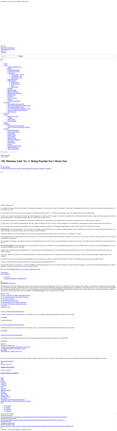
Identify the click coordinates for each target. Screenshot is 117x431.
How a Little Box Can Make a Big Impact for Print (16, 295)
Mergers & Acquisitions (14, 139)
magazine (16, 125)
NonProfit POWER (58, 426)
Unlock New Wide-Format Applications (11, 335)
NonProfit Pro (11, 423)
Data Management (12, 79)
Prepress (10, 144)
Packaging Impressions (29, 417)
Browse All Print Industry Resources (17, 110)
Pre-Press (10, 96)
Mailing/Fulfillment (13, 91)
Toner (12, 85)
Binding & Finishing (13, 130)
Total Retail (4, 423)
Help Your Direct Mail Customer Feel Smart (14, 302)
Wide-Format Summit (29, 420)
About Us (3, 384)
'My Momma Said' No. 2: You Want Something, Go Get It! (24, 269)
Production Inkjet (15, 84)
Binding (10, 68)
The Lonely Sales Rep (8, 299)
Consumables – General (17, 74)
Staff (2, 387)
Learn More (4, 330)
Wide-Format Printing (13, 149)
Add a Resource (12, 111)
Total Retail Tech (69, 426)
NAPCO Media (15, 429)
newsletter (19, 127)
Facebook (8, 405)
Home (5, 63)
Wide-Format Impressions (43, 417)
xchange (6, 129)
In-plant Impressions (17, 417)
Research (6, 113)
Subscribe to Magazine (13, 399)
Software (10, 99)
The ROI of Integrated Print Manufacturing (12, 311)
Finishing (10, 88)
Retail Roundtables (6, 426)
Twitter (7, 407)
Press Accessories (12, 98)
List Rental (4, 393)
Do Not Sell (4, 398)
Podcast (6, 122)
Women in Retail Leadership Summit (21, 426)
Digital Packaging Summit (16, 420)
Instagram (8, 411)
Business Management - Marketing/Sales (15, 278)
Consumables (11, 73)
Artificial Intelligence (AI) (15, 67)
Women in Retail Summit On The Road (42, 426)
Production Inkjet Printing (14, 146)
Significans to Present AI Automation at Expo (13, 348)
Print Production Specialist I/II (10, 373)
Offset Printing (12, 94)
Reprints (3, 392)
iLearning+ (4, 52)
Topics (6, 65)
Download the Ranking (7, 361)
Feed (2, 402)
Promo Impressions (55, 417)
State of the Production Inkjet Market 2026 (19, 105)
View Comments (5, 274)
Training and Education (14, 101)
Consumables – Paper (17, 77)
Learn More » (4, 317)
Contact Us (4, 385)
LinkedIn (8, 409)
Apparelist (64, 417)
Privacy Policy (5, 395)
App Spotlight (11, 136)
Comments (48, 168)
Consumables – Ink (16, 76)
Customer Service (5, 396)
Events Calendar (12, 121)
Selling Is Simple (5, 155)
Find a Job (3, 51)
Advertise (3, 388)
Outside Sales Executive (7, 367)
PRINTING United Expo (7, 47)
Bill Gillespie (6, 167)
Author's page (12, 283)
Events (6, 115)
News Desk (11, 141)
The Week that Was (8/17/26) (10, 300)
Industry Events (12, 138)
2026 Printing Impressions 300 (16, 104)
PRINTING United (13, 116)
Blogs (2, 379)
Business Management (14, 70)
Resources (7, 102)
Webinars (10, 118)
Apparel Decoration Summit (42, 420)
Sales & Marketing (13, 147)
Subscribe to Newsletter (15, 401)
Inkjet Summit (11, 119)
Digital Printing (12, 81)
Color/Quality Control (13, 71)
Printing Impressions (6, 417)
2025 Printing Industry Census (16, 107)
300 (7, 49)
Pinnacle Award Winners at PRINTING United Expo (15, 347)
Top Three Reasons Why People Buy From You (15, 297)
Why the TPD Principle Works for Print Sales (14, 304)
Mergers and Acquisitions (14, 93)
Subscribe (6, 124)
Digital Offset (14, 82)
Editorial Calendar (6, 390)
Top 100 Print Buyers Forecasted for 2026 (19, 108)
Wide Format (14, 87)
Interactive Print (12, 90)
